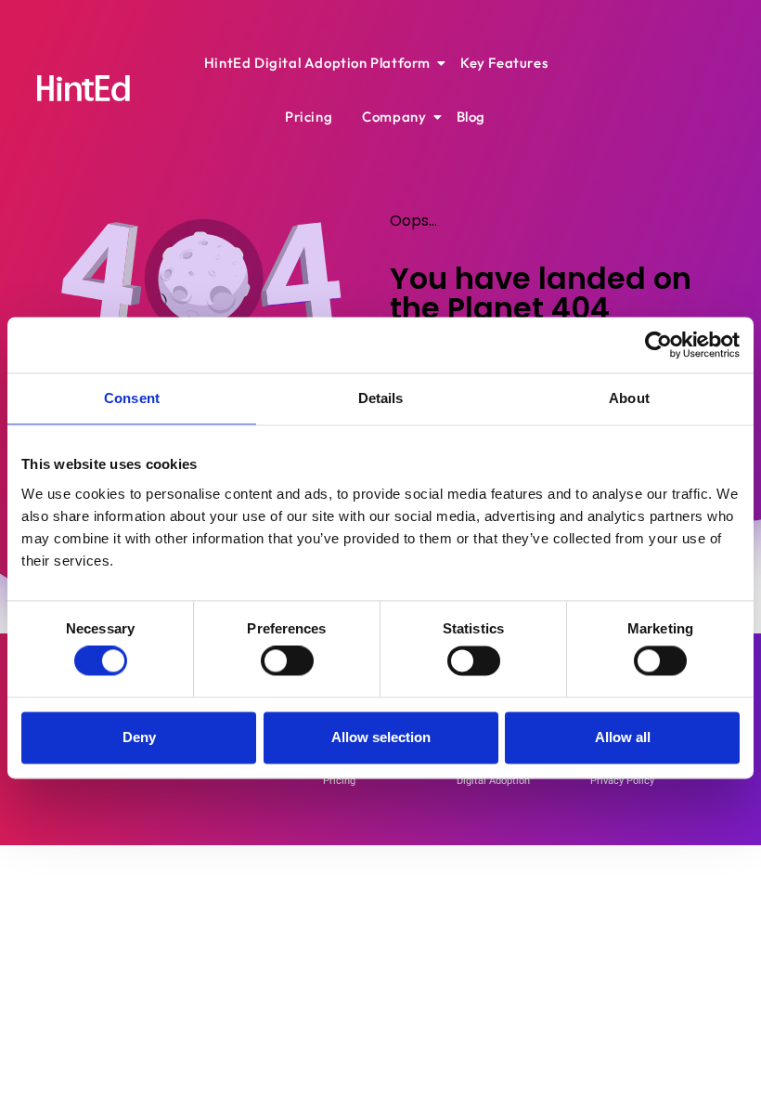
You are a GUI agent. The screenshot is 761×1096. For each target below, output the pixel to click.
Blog (471, 116)
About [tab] (629, 398)
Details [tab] (381, 398)
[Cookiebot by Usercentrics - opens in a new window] (658, 345)
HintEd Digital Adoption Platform (317, 63)
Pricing (308, 116)
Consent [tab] (132, 398)
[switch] (287, 661)
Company (394, 116)
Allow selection (381, 737)
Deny (139, 737)
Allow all (623, 737)
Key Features (504, 63)
